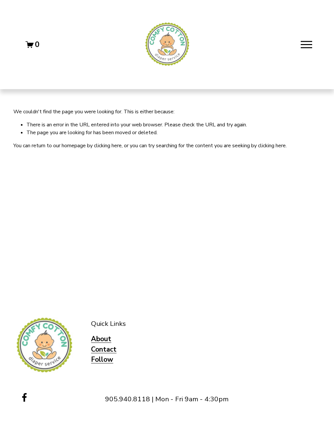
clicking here (108, 145)
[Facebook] (24, 397)
